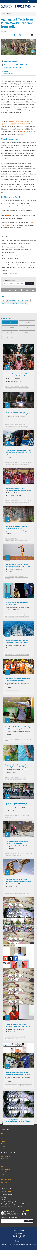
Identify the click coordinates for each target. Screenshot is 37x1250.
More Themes (4, 1182)
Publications (4, 1141)
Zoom (6, 71)
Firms (2, 1174)
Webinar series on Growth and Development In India (14, 304)
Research (3, 1144)
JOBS (16, 538)
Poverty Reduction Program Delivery (13, 855)
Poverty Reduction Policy (24, 300)
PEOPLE (9, 332)
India (3, 300)
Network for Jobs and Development (10, 1177)
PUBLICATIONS (9, 327)
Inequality (24, 1085)
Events (9, 14)
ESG (2, 1161)
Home (3, 14)
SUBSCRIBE (29, 283)
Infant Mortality (9, 578)
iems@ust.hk (7, 1192)
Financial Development (7, 1172)
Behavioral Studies (6, 1180)
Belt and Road (4, 1159)
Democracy (28, 739)
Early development (23, 576)
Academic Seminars (9, 386)
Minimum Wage (11, 300)
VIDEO (27, 332)
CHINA (16, 853)
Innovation (4, 1164)
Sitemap (22, 1230)
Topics (28, 424)
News (2, 1136)
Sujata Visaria (24, 131)
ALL (10, 322)
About (2, 1133)
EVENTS (27, 322)
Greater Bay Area (5, 1156)
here (12, 213)
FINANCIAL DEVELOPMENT (20, 424)
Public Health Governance (21, 386)
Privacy (15, 1230)
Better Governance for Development (13, 779)
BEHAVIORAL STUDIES (19, 462)
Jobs (2, 1167)
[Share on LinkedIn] (15, 35)
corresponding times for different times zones (15, 206)
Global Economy (5, 1169)
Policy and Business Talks (11, 1085)
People (3, 1146)
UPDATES (10, 337)
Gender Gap (28, 462)
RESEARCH (27, 327)
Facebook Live (8, 73)
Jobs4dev (30, 1085)
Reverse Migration (9, 817)
